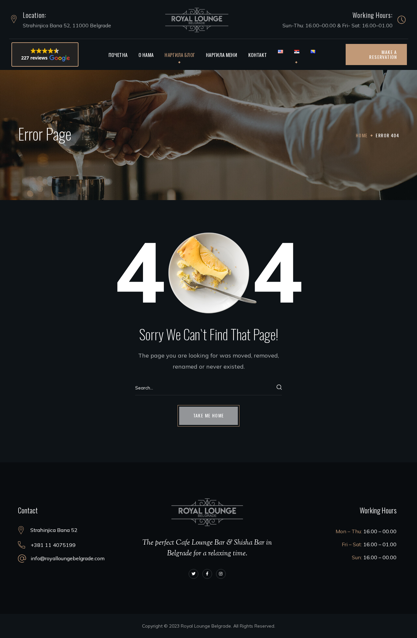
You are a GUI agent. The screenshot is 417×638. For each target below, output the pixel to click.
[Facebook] (207, 574)
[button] (45, 54)
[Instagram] (221, 574)
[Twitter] (193, 574)
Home (362, 135)
